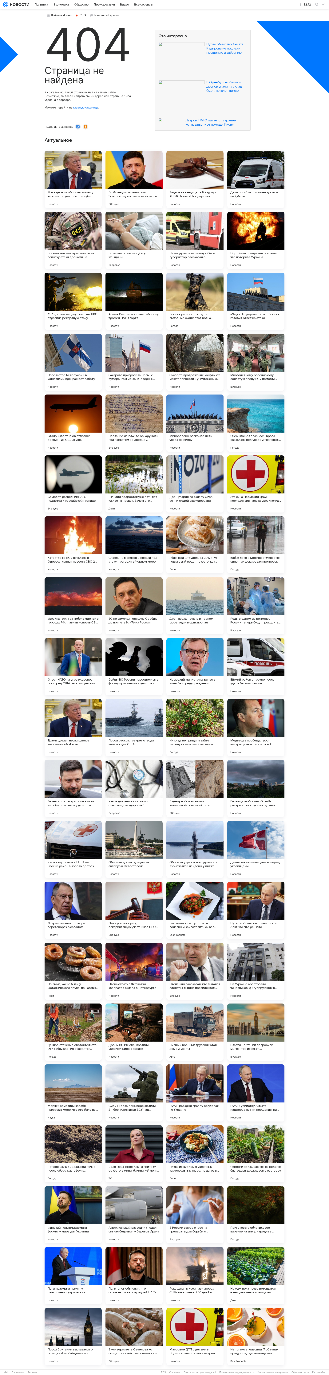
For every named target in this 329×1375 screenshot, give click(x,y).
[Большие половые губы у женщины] (134, 240)
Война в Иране (61, 15)
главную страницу (85, 107)
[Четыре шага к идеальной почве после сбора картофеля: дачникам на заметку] (73, 1153)
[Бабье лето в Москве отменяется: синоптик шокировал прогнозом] (255, 544)
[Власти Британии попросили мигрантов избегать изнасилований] (255, 1032)
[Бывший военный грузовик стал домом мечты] (195, 1032)
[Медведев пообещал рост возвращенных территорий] (255, 727)
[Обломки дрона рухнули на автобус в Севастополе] (134, 849)
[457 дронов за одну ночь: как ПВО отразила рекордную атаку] (73, 301)
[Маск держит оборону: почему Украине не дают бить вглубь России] (73, 179)
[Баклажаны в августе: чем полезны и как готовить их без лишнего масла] (195, 910)
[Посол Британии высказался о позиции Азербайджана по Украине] (73, 1336)
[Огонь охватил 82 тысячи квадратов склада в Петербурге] (134, 971)
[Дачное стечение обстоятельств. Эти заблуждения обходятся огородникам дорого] (73, 1032)
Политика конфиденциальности (236, 1372)
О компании (18, 1372)
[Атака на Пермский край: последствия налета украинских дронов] (255, 484)
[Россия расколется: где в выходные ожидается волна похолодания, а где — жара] (195, 301)
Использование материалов (272, 1372)
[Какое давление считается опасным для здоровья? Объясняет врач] (134, 788)
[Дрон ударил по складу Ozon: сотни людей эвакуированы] (195, 484)
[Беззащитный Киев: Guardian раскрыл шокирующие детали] (255, 788)
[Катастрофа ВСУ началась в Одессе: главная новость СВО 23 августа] (73, 544)
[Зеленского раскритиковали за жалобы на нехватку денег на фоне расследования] (73, 788)
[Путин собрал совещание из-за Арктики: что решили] (255, 910)
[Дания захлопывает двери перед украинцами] (255, 849)
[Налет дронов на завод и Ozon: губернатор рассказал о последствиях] (195, 240)
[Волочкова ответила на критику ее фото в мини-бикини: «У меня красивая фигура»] (134, 1153)
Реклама (32, 1372)
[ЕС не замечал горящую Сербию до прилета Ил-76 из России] (134, 605)
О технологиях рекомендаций (200, 1372)
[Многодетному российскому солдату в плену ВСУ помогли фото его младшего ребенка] (255, 362)
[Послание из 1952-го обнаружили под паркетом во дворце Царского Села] (134, 423)
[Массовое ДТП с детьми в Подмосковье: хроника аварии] (195, 1336)
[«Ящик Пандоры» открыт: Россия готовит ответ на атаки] (255, 301)
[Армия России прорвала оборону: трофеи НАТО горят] (134, 301)
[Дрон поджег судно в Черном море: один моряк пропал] (195, 605)
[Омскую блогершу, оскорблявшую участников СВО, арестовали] (134, 910)
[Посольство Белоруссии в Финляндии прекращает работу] (73, 362)
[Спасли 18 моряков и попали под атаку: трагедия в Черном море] (134, 544)
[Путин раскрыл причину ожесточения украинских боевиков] (73, 1275)
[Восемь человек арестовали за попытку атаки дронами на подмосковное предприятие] (73, 240)
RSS (163, 1372)
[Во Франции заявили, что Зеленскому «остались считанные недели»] (134, 179)
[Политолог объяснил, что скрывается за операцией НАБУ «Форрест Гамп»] (134, 1275)
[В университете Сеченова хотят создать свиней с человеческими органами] (134, 1336)
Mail (6, 1372)
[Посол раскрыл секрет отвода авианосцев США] (134, 727)
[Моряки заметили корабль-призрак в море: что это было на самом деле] (73, 1093)
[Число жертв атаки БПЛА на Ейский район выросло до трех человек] (73, 849)
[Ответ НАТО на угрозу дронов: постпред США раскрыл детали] (73, 666)
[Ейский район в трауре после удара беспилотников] (255, 666)
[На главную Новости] (18, 4)
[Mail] (5, 4)
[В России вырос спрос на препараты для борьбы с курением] (195, 1214)
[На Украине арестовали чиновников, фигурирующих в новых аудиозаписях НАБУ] (255, 971)
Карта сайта (319, 1372)
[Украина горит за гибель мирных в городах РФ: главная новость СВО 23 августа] (73, 605)
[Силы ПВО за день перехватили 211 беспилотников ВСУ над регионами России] (134, 1093)
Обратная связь (300, 1372)
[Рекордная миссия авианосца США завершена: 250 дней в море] (195, 1275)
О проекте (174, 1372)
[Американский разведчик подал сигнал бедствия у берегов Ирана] (134, 1214)
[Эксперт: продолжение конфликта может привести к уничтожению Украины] (195, 362)
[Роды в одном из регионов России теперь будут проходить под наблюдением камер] (255, 605)
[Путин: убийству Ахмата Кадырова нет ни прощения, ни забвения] (255, 1093)
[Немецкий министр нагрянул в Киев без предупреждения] (195, 666)
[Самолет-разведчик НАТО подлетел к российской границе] (73, 484)
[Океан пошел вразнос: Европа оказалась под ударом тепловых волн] (255, 423)
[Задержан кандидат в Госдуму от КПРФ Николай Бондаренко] (195, 179)
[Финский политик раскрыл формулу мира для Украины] (73, 1214)
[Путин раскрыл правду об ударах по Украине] (195, 1093)
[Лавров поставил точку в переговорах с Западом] (73, 910)
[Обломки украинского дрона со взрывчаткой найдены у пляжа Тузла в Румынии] (195, 849)
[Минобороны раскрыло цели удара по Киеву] (195, 423)
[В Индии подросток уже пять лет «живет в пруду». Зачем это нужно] (134, 484)
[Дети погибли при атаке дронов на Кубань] (255, 179)
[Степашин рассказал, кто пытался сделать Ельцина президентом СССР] (195, 971)
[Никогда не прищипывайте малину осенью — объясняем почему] (195, 727)
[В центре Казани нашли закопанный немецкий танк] (195, 788)
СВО (83, 15)
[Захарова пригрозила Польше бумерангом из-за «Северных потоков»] (134, 362)
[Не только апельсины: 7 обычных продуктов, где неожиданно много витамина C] (255, 1336)
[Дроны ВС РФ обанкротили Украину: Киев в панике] (134, 1032)
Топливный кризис (107, 15)
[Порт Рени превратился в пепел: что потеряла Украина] (255, 240)
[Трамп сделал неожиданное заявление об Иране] (73, 727)
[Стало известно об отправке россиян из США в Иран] (73, 423)
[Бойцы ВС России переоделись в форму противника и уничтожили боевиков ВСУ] (134, 666)
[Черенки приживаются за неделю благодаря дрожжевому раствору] (255, 1153)
